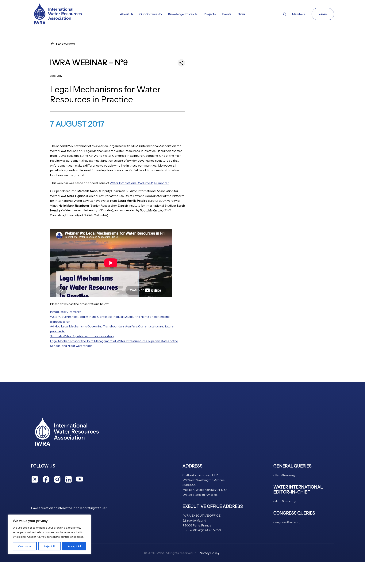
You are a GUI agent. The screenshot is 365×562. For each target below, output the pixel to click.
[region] (49, 534)
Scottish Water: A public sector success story (82, 336)
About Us (126, 14)
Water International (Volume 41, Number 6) (139, 183)
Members (298, 14)
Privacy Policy (209, 553)
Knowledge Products (183, 14)
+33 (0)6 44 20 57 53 (207, 530)
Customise (24, 546)
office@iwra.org (284, 475)
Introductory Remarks (65, 312)
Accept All (74, 546)
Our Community (150, 14)
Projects (210, 14)
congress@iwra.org (286, 522)
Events (226, 14)
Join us (323, 14)
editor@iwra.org (284, 501)
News (241, 14)
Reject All (50, 546)
